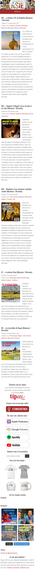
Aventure (12, 25)
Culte (11, 197)
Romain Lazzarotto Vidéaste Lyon (18, 568)
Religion (3, 199)
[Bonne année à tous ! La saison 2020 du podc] (26, 516)
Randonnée (22, 28)
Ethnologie (13, 278)
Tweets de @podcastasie (8, 553)
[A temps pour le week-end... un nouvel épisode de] (9, 533)
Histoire (18, 25)
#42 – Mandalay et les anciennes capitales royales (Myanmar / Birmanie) (16, 190)
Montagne (24, 25)
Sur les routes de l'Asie (17, 4)
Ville (14, 199)
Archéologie (13, 336)
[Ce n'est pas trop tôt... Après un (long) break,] (26, 533)
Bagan (20, 336)
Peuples (8, 280)
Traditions (15, 280)
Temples (9, 199)
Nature (16, 28)
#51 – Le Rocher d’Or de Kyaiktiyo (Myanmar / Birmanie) (17, 18)
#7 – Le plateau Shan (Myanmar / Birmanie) (16, 272)
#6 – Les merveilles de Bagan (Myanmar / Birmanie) (16, 329)
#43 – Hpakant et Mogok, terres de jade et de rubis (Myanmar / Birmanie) (16, 107)
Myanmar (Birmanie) (7, 28)
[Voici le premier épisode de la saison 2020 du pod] (9, 516)
